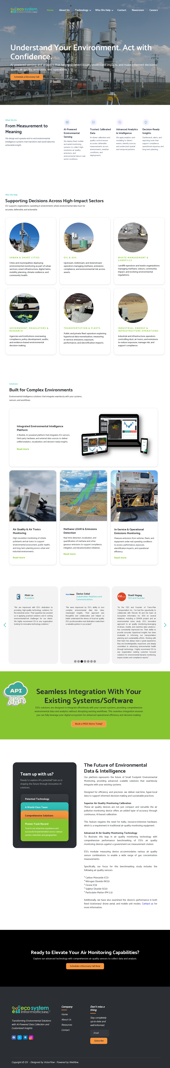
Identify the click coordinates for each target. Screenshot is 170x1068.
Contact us (147, 904)
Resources (66, 1025)
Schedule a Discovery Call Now (85, 966)
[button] (82, 10)
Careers (153, 10)
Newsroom (138, 10)
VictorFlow (49, 1062)
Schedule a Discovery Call (26, 77)
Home (50, 10)
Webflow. (74, 1062)
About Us (64, 10)
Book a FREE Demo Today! (88, 724)
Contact (121, 10)
